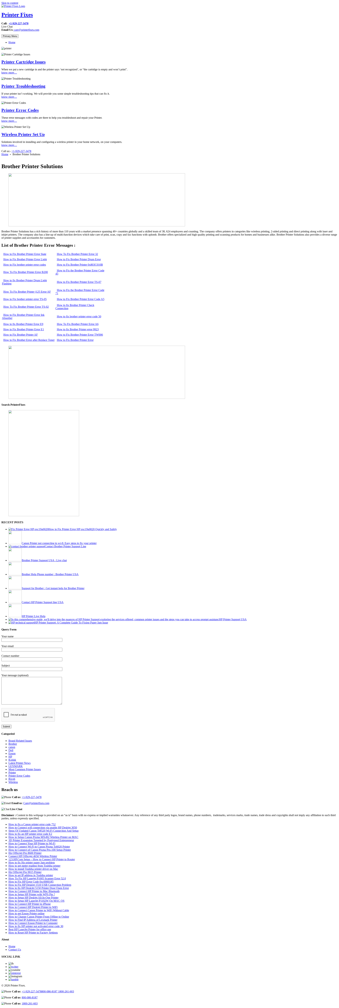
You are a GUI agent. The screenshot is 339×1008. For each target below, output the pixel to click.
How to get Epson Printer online (26, 913)
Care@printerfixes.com (36, 803)
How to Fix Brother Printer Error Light (25, 259)
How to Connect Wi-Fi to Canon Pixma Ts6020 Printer (39, 846)
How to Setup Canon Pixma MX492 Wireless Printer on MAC (43, 837)
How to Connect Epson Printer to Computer (33, 923)
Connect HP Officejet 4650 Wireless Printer (32, 856)
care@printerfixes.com (26, 29)
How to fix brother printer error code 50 (79, 316)
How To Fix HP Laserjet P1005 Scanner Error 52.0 (37, 878)
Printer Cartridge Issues (23, 62)
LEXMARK (15, 766)
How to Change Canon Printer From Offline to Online (38, 916)
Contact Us (14, 949)
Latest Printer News (19, 762)
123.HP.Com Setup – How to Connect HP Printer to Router (41, 859)
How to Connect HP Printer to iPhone (29, 903)
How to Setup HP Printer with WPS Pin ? (31, 894)
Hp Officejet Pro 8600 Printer (24, 853)
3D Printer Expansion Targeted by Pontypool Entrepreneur (41, 840)
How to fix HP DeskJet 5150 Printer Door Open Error (38, 888)
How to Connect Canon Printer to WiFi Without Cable (38, 910)
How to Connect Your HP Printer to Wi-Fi (31, 843)
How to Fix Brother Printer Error (75, 339)
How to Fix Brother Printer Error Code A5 (80, 299)
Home (11, 42)
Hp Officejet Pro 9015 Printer (24, 872)
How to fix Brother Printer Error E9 (23, 324)
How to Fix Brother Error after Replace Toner (29, 339)
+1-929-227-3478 (18, 23)
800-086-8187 (49, 991)
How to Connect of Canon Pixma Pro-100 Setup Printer (39, 849)
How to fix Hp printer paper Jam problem (31, 862)
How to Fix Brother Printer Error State (24, 254)
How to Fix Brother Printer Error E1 (23, 329)
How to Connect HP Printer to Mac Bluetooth (34, 891)
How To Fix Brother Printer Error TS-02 (26, 306)
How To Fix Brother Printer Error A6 (78, 324)
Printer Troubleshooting (23, 86)
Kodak (12, 759)
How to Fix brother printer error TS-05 (25, 299)
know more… (9, 72)
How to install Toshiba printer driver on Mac (33, 868)
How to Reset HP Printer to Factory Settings (33, 932)
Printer (12, 772)
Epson (12, 753)
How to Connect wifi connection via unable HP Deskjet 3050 (42, 827)
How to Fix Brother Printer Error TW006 (80, 334)
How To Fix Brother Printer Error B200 (25, 272)
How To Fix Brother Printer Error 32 (77, 254)
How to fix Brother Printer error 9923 (78, 329)
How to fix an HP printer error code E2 (30, 833)
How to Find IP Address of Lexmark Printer (32, 919)
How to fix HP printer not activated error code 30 (35, 926)
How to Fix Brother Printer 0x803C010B (80, 264)
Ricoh (11, 778)
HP (10, 756)
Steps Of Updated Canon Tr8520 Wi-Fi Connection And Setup (43, 830)
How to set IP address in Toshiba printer (30, 875)
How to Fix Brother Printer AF (20, 334)
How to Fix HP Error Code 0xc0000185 (30, 881)
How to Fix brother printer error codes (24, 264)
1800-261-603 (66, 991)
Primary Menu (10, 36)
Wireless (13, 782)
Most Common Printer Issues (24, 769)
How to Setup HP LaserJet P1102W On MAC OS (36, 900)
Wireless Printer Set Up (23, 134)
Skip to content (9, 2)
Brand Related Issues (20, 740)
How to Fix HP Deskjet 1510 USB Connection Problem (39, 884)
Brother (12, 743)
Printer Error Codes (20, 110)
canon (11, 747)
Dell (10, 750)
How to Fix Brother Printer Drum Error (79, 259)
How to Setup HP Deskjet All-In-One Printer (33, 897)
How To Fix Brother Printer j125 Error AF (27, 291)
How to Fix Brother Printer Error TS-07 (79, 281)
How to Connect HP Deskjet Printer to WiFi (33, 907)
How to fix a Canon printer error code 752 (32, 824)
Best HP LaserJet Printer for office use (29, 929)
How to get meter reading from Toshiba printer (34, 865)
